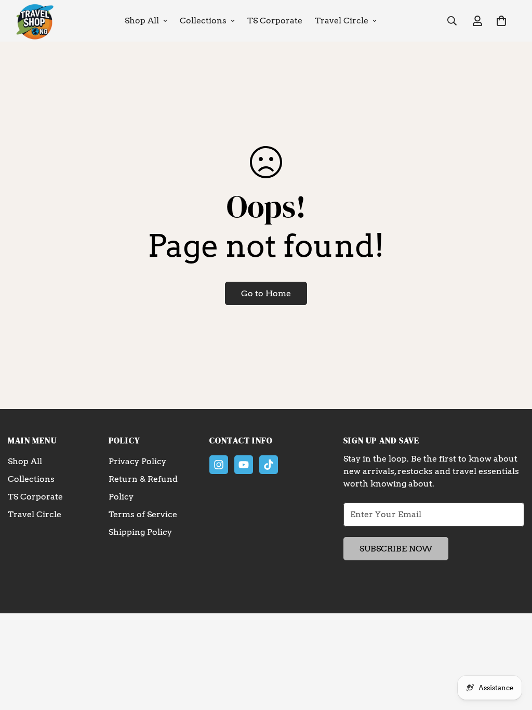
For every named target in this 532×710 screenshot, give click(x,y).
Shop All (142, 20)
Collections (203, 20)
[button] (501, 21)
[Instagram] (218, 464)
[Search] (452, 20)
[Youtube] (243, 464)
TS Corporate (274, 20)
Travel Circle (341, 20)
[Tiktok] (268, 464)
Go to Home (266, 293)
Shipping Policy (140, 532)
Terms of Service (143, 514)
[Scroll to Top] (512, 653)
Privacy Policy (137, 461)
